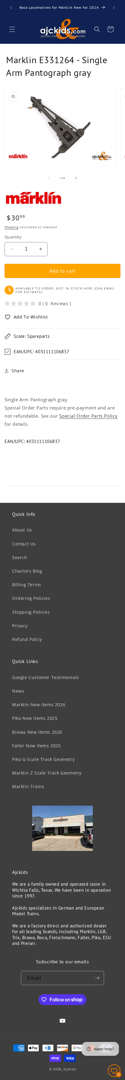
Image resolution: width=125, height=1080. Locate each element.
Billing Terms (26, 584)
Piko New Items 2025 (34, 718)
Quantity (13, 237)
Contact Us (24, 544)
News (18, 691)
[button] (12, 29)
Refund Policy (27, 639)
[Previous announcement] (11, 8)
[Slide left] (49, 178)
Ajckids (69, 1069)
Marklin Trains (28, 786)
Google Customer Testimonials (45, 677)
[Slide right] (76, 178)
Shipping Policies (31, 612)
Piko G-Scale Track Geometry (43, 759)
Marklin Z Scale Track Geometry (47, 773)
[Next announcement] (113, 8)
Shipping (12, 227)
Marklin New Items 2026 (38, 704)
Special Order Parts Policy (88, 416)
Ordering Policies (31, 598)
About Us (22, 530)
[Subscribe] (97, 978)
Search (19, 557)
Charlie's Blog (27, 571)
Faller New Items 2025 (36, 746)
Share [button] (18, 370)
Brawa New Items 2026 (37, 732)
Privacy (20, 626)
